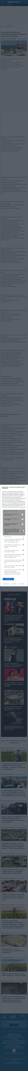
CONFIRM (8, 579)
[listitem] (14, 511)
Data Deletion (6, 583)
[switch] (23, 514)
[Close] (25, 487)
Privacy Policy (22, 583)
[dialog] (14, 535)
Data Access (14, 583)
